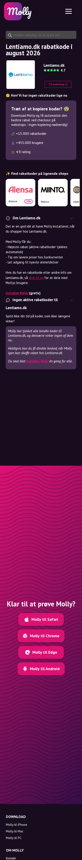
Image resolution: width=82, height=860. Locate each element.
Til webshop (57, 84)
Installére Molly (37, 361)
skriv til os (36, 278)
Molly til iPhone (16, 825)
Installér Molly (17, 293)
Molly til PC (13, 838)
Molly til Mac (14, 831)
